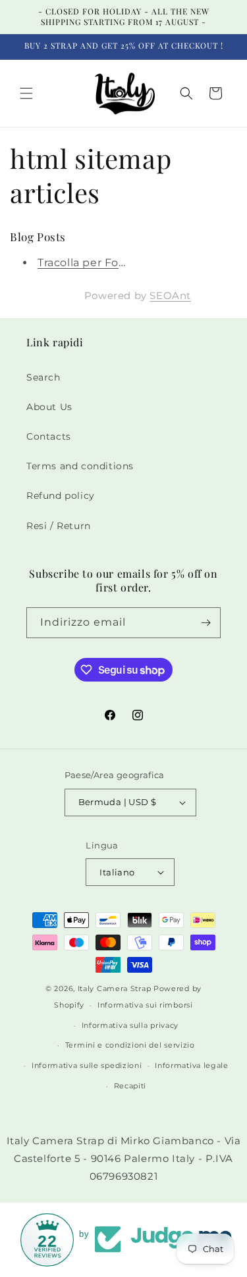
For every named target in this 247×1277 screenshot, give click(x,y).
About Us (49, 407)
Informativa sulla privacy (130, 1025)
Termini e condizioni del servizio (130, 1045)
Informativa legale (192, 1065)
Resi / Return (58, 526)
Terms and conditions (80, 466)
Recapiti (130, 1085)
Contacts (48, 436)
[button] (26, 93)
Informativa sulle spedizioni (87, 1065)
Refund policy (60, 495)
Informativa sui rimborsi (145, 1005)
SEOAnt (170, 295)
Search (43, 377)
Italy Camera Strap (114, 988)
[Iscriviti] (205, 622)
